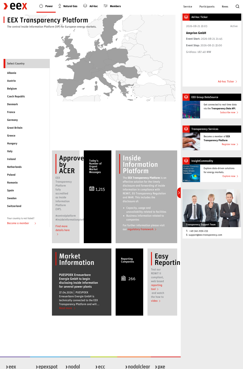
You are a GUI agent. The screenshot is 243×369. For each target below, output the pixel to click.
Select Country (16, 63)
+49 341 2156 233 (198, 230)
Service (187, 6)
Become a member (18, 223)
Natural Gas (70, 6)
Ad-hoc (93, 6)
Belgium (12, 88)
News (225, 6)
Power (49, 6)
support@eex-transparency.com (205, 234)
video (154, 301)
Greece (11, 135)
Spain (10, 190)
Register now (228, 144)
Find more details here (63, 228)
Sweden (12, 198)
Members (115, 6)
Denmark (12, 104)
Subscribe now (227, 112)
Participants (207, 6)
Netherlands (14, 167)
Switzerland (14, 206)
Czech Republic (16, 96)
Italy (9, 151)
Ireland (11, 159)
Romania (12, 182)
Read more (66, 308)
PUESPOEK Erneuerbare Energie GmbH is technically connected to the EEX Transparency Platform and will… (79, 289)
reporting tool (156, 287)
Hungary (12, 143)
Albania (11, 73)
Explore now (229, 176)
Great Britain (14, 128)
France (11, 112)
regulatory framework (140, 229)
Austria (11, 81)
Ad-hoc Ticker (226, 81)
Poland (11, 175)
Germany (12, 120)
